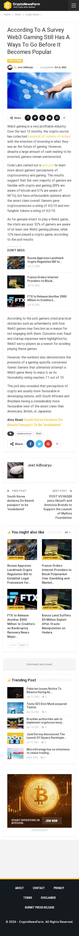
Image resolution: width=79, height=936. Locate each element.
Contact (39, 888)
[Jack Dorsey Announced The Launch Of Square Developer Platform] (15, 738)
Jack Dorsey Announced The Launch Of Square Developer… (46, 736)
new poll (48, 165)
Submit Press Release (39, 907)
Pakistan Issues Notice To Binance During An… (44, 690)
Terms (27, 897)
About (19, 888)
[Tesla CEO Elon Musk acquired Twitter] (15, 708)
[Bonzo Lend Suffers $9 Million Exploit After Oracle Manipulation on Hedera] (57, 599)
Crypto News (15, 61)
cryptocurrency (24, 433)
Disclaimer (48, 897)
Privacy (59, 888)
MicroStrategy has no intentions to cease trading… (48, 751)
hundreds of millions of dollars (49, 136)
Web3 (38, 433)
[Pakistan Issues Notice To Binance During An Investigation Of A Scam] (15, 692)
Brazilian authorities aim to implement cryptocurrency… (45, 720)
